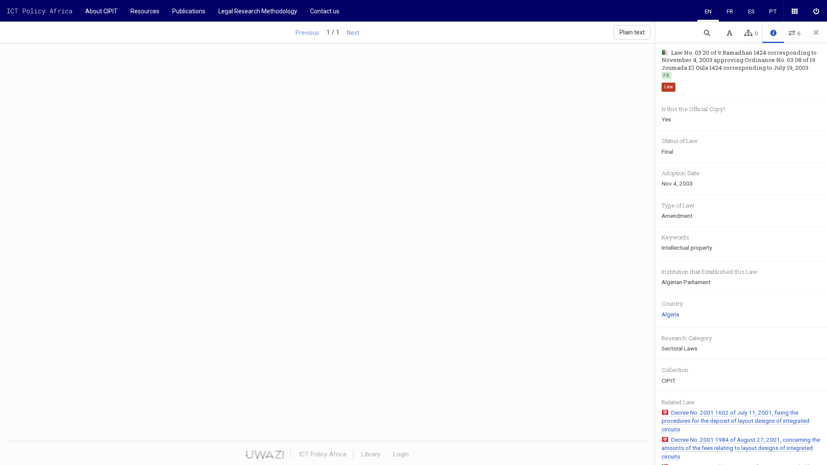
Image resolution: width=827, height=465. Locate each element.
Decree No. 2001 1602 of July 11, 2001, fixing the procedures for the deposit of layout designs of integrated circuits (735, 421)
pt (773, 11)
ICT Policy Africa (39, 10)
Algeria (670, 314)
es (751, 11)
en (708, 11)
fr (730, 11)
